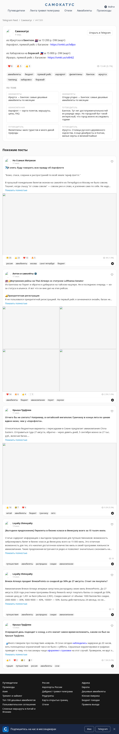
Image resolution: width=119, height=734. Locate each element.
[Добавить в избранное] (112, 161)
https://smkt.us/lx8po (63, 44)
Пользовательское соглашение (19, 704)
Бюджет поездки (91, 700)
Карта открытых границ (55, 700)
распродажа (41, 564)
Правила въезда (90, 704)
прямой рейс (44, 74)
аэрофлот (60, 74)
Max (89, 729)
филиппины (75, 74)
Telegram (103, 729)
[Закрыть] (114, 729)
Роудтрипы (48, 695)
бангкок (90, 74)
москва (33, 263)
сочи (57, 666)
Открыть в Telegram (100, 32)
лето (53, 513)
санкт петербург (47, 263)
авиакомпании (38, 400)
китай (9, 513)
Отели (68, 10)
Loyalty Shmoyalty (23, 523)
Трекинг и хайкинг (12, 695)
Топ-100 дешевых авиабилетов (18, 700)
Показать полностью (16, 190)
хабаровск (26, 79)
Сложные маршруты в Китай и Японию (18, 710)
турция (9, 666)
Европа (86, 687)
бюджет (29, 74)
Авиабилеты (84, 10)
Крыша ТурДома (22, 410)
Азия (5, 691)
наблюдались (80, 643)
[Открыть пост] (112, 263)
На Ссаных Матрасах (24, 160)
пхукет (51, 400)
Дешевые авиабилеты (94, 691)
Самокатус (26, 20)
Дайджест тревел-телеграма (57, 691)
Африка (86, 682)
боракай (40, 79)
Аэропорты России (52, 687)
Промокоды (104, 10)
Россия (45, 682)
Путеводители (16, 10)
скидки (53, 564)
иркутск (103, 74)
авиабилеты (14, 74)
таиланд (12, 79)
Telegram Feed (10, 20)
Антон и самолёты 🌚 (25, 273)
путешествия (12, 564)
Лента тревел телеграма (45, 10)
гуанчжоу (44, 513)
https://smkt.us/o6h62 (61, 57)
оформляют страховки (59, 650)
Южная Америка (91, 695)
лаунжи (60, 400)
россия (9, 263)
